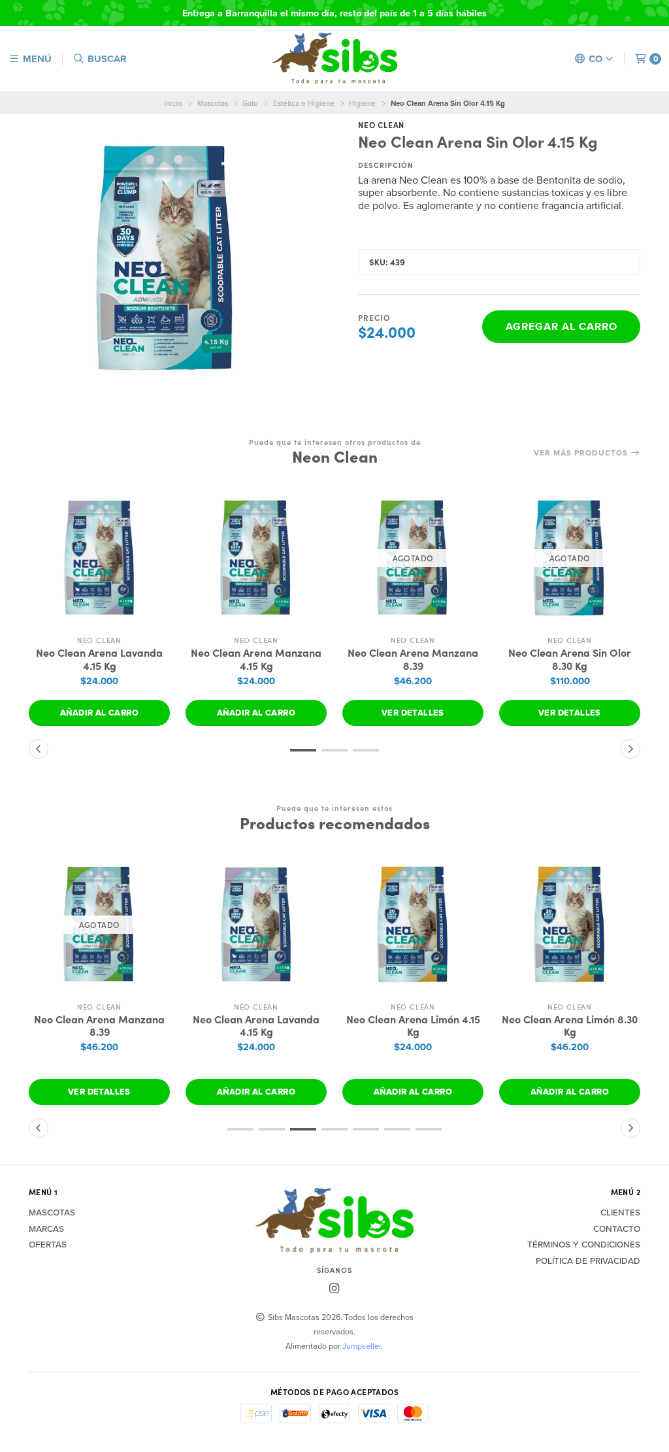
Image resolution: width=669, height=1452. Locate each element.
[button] (303, 750)
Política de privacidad (588, 1261)
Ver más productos (582, 453)
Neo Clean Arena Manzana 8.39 (413, 658)
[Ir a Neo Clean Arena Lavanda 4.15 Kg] (99, 558)
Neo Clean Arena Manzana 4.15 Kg (256, 658)
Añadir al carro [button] (99, 712)
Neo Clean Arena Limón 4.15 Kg (413, 1025)
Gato (250, 102)
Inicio (173, 102)
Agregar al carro (561, 326)
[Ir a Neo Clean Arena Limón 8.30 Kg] (569, 924)
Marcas (46, 1229)
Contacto (616, 1229)
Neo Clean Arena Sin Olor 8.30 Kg (569, 658)
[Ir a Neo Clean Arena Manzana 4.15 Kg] (256, 558)
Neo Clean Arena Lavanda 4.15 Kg (99, 658)
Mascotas (212, 102)
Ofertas (48, 1244)
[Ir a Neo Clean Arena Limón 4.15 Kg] (412, 924)
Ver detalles (413, 712)
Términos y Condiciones (583, 1244)
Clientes (620, 1212)
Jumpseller (361, 1345)
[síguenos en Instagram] (334, 1289)
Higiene (362, 102)
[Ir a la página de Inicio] (334, 59)
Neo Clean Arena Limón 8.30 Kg (570, 1025)
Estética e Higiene (303, 102)
